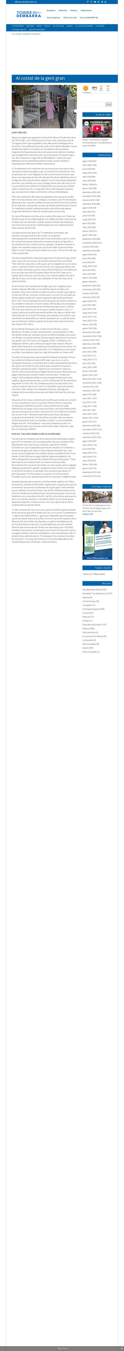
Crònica (47, 26)
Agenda (85, 597)
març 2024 (87, 274)
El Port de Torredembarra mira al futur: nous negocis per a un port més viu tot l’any (96, 508)
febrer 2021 (87, 417)
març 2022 (87, 367)
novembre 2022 (89, 336)
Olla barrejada (88, 644)
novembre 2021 (89, 382)
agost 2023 (87, 301)
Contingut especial (19, 30)
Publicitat (63, 10)
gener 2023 (87, 328)
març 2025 (87, 227)
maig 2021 (87, 406)
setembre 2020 (89, 437)
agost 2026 (87, 161)
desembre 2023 (89, 285)
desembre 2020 (89, 425)
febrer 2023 (87, 324)
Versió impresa (53, 18)
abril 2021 (86, 410)
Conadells (86, 605)
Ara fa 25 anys (58, 26)
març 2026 (87, 180)
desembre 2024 (89, 239)
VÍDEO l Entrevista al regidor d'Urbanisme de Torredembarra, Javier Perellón (97, 142)
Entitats (85, 620)
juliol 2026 (87, 165)
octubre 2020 (88, 433)
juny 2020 (86, 449)
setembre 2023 (89, 297)
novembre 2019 (89, 476)
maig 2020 (87, 452)
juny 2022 (86, 355)
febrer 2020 (87, 464)
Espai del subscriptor (37, 30)
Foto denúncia (88, 632)
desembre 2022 (89, 332)
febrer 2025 (87, 231)
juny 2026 (86, 169)
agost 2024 (87, 254)
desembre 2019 (89, 472)
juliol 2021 (87, 398)
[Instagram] (98, 2)
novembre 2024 (89, 242)
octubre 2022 (88, 340)
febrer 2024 (87, 277)
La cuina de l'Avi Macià (92, 636)
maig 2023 (87, 312)
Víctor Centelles (89, 651)
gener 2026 (87, 188)
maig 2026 (87, 172)
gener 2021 (87, 421)
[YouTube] (95, 2)
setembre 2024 (89, 250)
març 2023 (87, 320)
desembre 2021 (89, 379)
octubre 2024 (88, 246)
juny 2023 (86, 309)
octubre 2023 (88, 293)
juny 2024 (86, 262)
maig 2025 (87, 219)
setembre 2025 (89, 204)
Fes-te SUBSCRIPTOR (89, 18)
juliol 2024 (87, 258)
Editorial (86, 616)
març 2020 (87, 460)
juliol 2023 (87, 305)
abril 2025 (86, 223)
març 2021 (87, 414)
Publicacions (86, 10)
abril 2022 (86, 363)
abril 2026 (86, 176)
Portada (18, 34)
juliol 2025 (87, 211)
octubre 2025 (88, 200)
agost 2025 (87, 207)
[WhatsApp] (105, 2)
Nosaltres (51, 10)
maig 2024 (87, 266)
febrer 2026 (87, 184)
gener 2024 (87, 281)
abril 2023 (86, 316)
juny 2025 (86, 215)
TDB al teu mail (70, 18)
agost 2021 (87, 394)
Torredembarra (18, 26)
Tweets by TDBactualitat (93, 574)
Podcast (74, 10)
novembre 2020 (89, 429)
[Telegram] (102, 2)
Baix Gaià (30, 26)
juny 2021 (86, 402)
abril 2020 (86, 456)
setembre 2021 (89, 390)
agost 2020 (87, 441)
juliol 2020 (87, 445)
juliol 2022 (87, 351)
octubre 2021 (88, 386)
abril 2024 (86, 270)
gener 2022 (87, 375)
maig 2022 (87, 359)
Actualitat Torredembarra (31, 34)
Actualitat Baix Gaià (91, 589)
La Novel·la (100, 26)
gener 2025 (87, 235)
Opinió (39, 26)
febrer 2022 (87, 371)
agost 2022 (87, 347)
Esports (70, 26)
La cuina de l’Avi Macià (84, 26)
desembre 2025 (89, 192)
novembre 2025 (89, 196)
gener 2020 (87, 468)
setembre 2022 (89, 344)
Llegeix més (87, 514)
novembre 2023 (89, 289)
